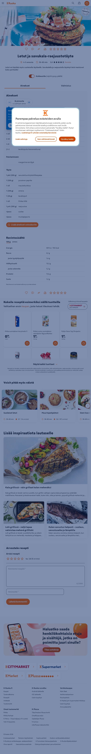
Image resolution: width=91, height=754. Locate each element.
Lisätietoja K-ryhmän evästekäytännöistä (39, 133)
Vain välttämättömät (46, 139)
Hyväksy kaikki (67, 139)
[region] (45, 127)
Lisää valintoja (21, 139)
